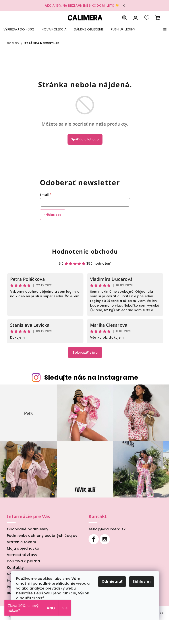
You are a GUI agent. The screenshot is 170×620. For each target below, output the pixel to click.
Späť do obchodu (85, 139)
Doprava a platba (23, 561)
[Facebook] (94, 539)
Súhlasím (142, 581)
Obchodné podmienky (27, 529)
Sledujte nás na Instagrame (91, 377)
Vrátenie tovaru (21, 542)
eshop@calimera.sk (107, 529)
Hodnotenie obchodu (85, 251)
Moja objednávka (23, 548)
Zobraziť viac (85, 352)
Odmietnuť (112, 581)
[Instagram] (105, 539)
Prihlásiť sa (53, 215)
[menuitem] (19, 29)
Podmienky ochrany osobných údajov (42, 535)
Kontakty (15, 567)
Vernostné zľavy (22, 554)
